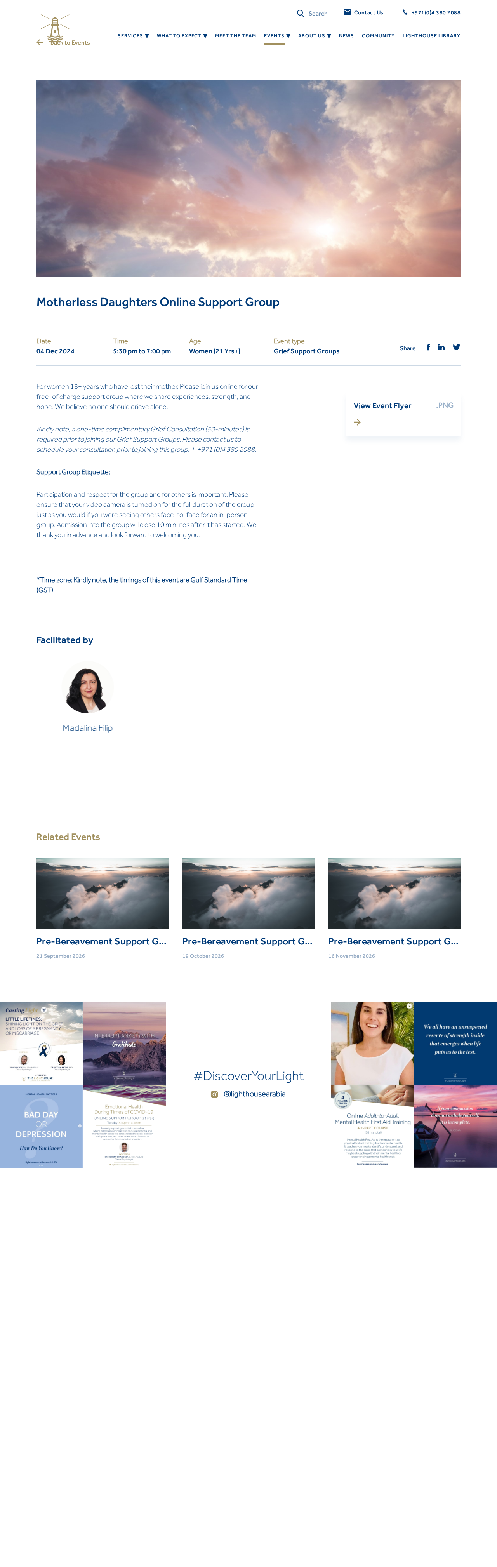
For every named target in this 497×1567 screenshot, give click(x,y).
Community (378, 35)
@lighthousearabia (254, 1093)
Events (274, 35)
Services (130, 35)
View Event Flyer (383, 405)
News (346, 35)
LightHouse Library (432, 35)
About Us (311, 35)
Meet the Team (235, 35)
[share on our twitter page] (457, 348)
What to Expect (179, 35)
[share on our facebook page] (428, 348)
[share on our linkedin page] (441, 348)
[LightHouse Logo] (55, 28)
